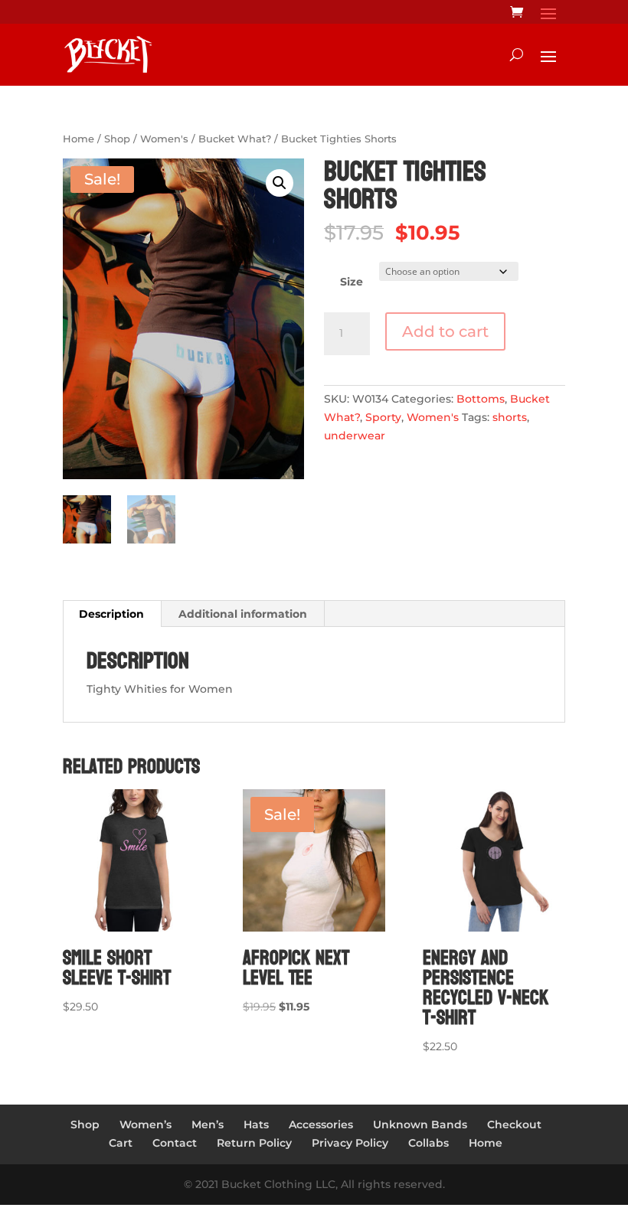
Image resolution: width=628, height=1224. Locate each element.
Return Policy (254, 1143)
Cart (120, 1143)
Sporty (383, 417)
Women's (164, 139)
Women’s (145, 1124)
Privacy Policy (350, 1143)
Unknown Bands (420, 1124)
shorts (509, 417)
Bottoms (480, 399)
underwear (354, 435)
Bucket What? (234, 139)
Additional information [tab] (242, 614)
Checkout (514, 1124)
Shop (117, 139)
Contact (174, 1143)
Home (78, 139)
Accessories (321, 1124)
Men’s (207, 1124)
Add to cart (445, 331)
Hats (256, 1124)
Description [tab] (111, 614)
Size (351, 282)
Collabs (428, 1143)
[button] (279, 183)
